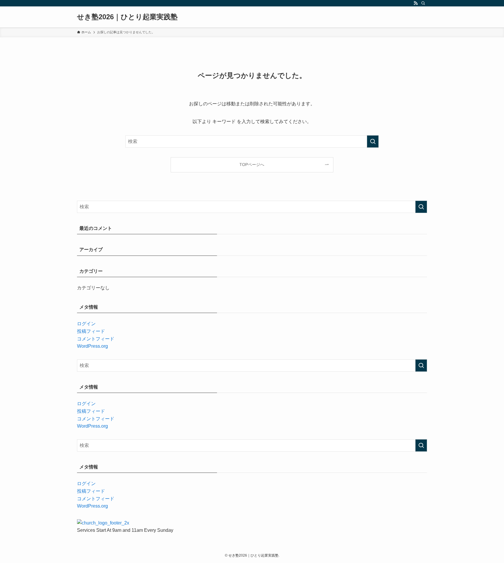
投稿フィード (91, 331)
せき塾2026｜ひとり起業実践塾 (127, 16)
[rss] (415, 3)
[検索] (423, 3)
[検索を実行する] (373, 141)
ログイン (86, 323)
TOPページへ (251, 164)
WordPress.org (92, 346)
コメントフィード (95, 338)
